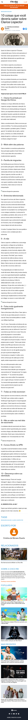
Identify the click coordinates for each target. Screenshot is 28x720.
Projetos (14, 717)
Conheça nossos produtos (8, 581)
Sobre (9, 717)
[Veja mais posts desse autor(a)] (2, 28)
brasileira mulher (6, 11)
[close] (26, 6)
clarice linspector (17, 520)
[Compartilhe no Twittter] (26, 29)
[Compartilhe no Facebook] (24, 29)
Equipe (19, 717)
